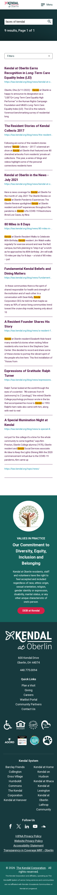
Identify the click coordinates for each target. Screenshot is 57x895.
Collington (15, 771)
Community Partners (29, 704)
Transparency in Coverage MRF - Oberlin (28, 850)
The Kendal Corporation (31, 868)
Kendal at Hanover (15, 800)
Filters (10, 56)
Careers (29, 695)
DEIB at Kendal (31, 610)
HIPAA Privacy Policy (28, 836)
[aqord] (9, 742)
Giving (28, 690)
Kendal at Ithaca (44, 781)
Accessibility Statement (28, 845)
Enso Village (15, 776)
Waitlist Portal (28, 699)
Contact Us (28, 709)
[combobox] (25, 22)
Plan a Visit (28, 685)
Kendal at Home (44, 767)
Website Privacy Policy (28, 841)
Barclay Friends (15, 767)
